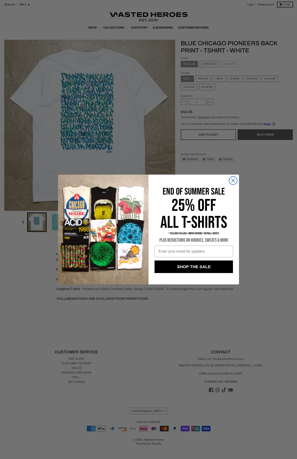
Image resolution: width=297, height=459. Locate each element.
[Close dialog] (233, 180)
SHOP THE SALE (194, 266)
